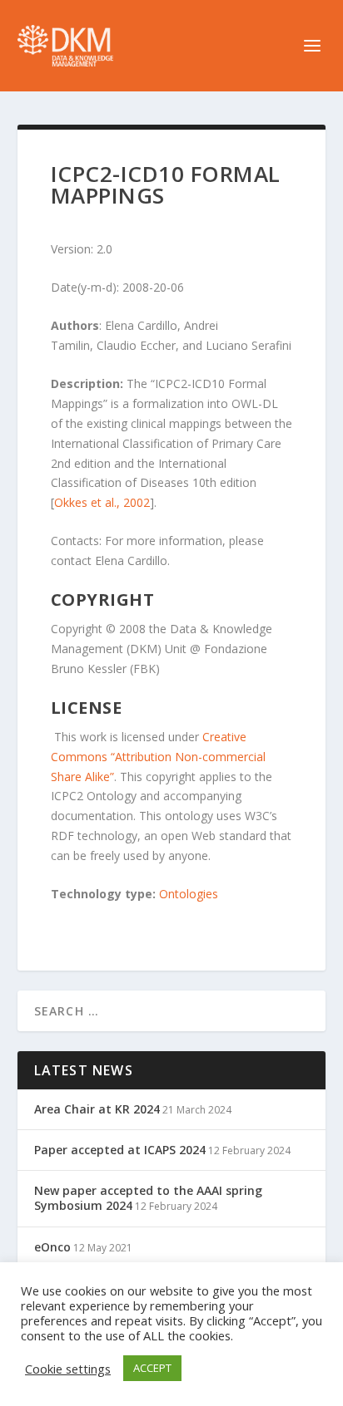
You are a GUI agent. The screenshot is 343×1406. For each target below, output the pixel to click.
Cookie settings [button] (68, 1368)
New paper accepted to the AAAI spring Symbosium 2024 (148, 1197)
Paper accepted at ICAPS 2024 (120, 1150)
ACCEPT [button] (152, 1367)
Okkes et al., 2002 (102, 502)
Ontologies (188, 894)
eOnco (52, 1247)
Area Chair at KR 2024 (97, 1109)
